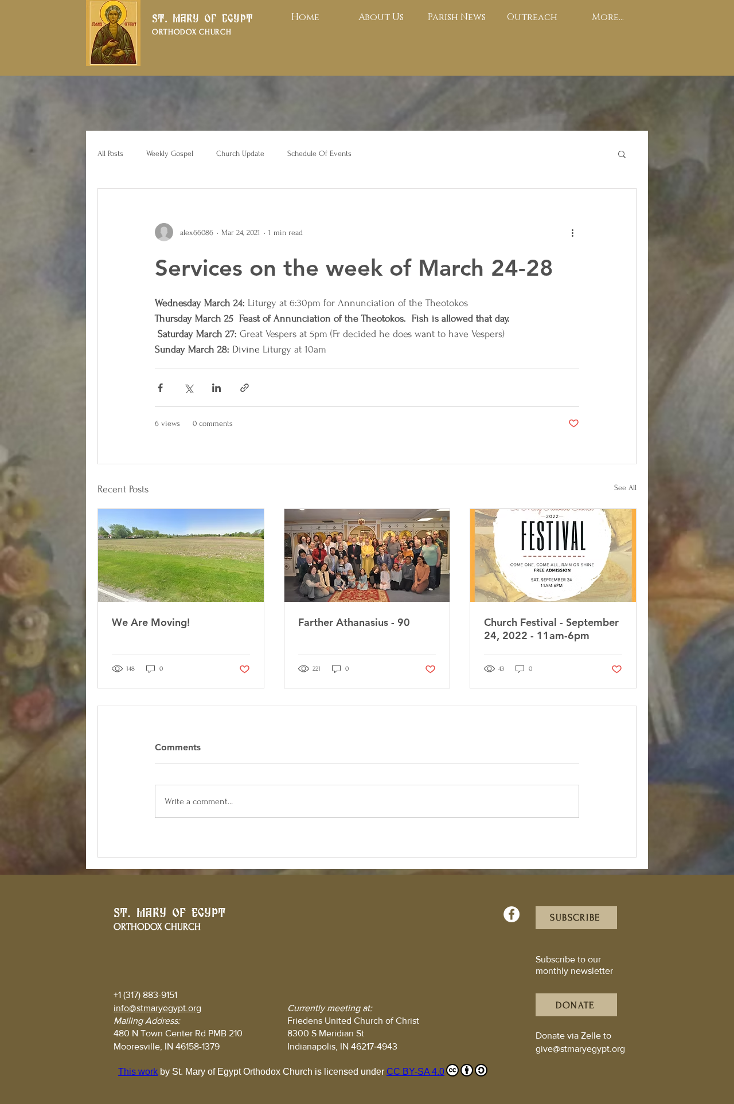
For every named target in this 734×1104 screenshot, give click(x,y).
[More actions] (572, 232)
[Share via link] (244, 387)
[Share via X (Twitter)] (188, 387)
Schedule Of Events (319, 153)
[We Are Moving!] (181, 555)
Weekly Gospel (169, 153)
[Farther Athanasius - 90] (367, 555)
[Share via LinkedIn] (216, 387)
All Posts (110, 153)
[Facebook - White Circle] (511, 914)
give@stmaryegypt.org (580, 1049)
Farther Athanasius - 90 (354, 622)
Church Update (240, 153)
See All (625, 487)
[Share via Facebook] (160, 387)
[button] (621, 153)
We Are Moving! (151, 622)
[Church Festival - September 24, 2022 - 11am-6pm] (553, 555)
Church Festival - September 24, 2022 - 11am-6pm (551, 629)
